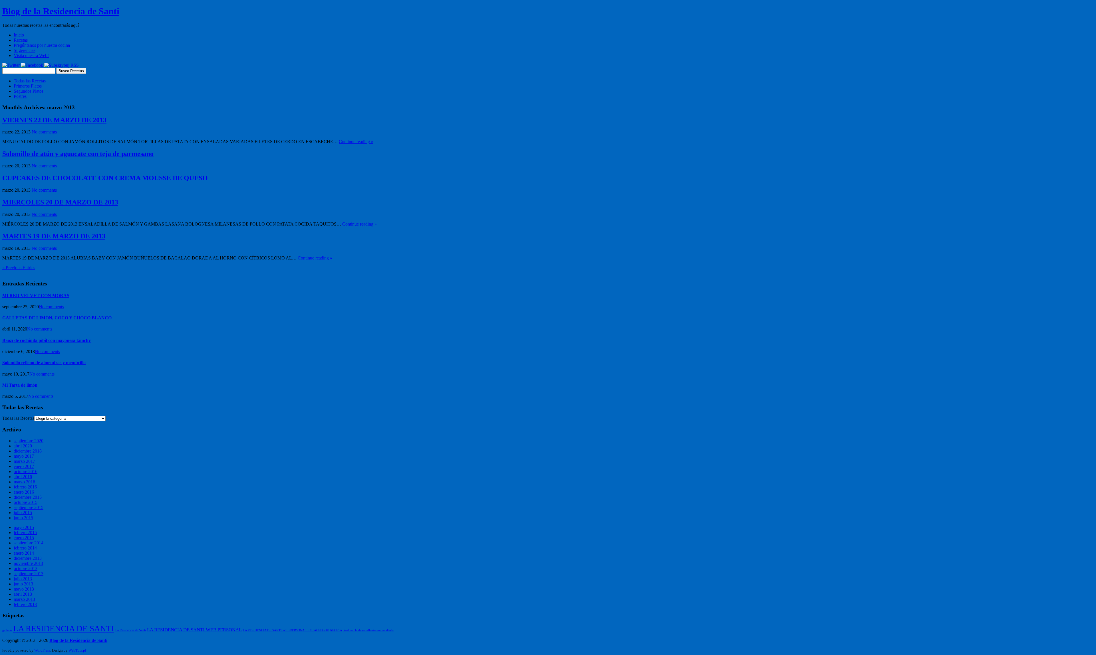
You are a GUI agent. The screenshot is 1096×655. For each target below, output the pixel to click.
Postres (20, 96)
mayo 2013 (24, 589)
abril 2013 (23, 594)
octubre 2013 (25, 568)
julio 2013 (23, 578)
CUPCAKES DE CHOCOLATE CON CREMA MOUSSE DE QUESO (105, 178)
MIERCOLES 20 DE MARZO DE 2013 (60, 202)
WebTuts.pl (77, 650)
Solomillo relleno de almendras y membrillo (44, 362)
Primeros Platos (28, 86)
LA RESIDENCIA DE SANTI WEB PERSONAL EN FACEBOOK (286, 630)
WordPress (42, 650)
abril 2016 (23, 476)
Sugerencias (24, 50)
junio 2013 (23, 583)
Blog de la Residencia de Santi (60, 11)
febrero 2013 (25, 604)
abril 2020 (23, 445)
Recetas (21, 40)
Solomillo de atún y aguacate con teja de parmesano (78, 153)
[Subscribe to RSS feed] (61, 65)
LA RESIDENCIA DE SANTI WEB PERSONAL (194, 629)
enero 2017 (24, 466)
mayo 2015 (24, 527)
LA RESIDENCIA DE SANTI (63, 628)
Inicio (19, 35)
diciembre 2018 (28, 451)
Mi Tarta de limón (19, 385)
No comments (44, 131)
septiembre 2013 (28, 573)
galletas (7, 630)
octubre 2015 (25, 502)
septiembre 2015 (28, 507)
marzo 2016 (24, 481)
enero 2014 (24, 553)
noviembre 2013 (28, 563)
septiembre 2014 (28, 542)
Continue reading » (356, 141)
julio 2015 (23, 512)
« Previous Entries (18, 267)
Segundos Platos (28, 91)
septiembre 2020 (28, 440)
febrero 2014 (25, 548)
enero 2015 (24, 537)
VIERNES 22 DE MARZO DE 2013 (54, 120)
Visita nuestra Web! (31, 55)
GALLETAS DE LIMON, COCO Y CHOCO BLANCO (57, 317)
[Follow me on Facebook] (32, 65)
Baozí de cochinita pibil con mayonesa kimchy (46, 340)
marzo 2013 (24, 599)
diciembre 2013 (28, 558)
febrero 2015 (25, 532)
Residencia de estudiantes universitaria (368, 630)
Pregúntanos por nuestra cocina (42, 45)
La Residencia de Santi (130, 630)
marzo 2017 (24, 461)
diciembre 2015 (28, 497)
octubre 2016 (25, 471)
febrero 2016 (25, 486)
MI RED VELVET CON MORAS (35, 295)
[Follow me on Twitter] (11, 65)
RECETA (336, 630)
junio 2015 (23, 517)
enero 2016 (24, 492)
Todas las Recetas (30, 80)
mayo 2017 (24, 456)
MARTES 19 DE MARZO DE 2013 (53, 236)
